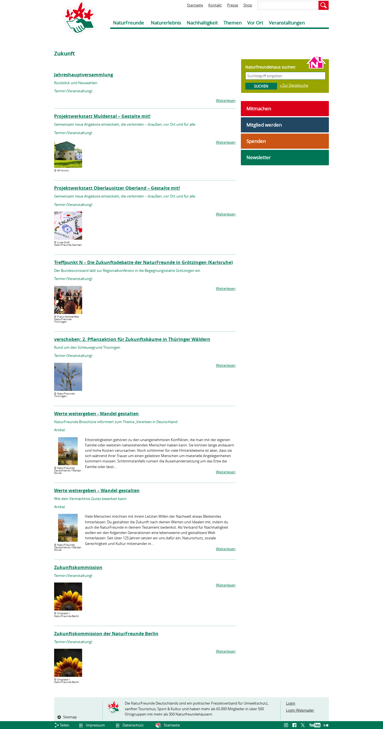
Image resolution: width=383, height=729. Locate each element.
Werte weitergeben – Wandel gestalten (97, 490)
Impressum (95, 725)
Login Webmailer (300, 710)
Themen (232, 22)
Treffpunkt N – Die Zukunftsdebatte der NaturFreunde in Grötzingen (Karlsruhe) (143, 262)
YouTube (314, 725)
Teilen (64, 725)
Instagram (287, 725)
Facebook (295, 725)
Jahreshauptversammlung (83, 75)
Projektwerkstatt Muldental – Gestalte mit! (102, 116)
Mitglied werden (264, 125)
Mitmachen (258, 108)
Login (290, 703)
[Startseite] (75, 17)
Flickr (326, 725)
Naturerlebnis (166, 22)
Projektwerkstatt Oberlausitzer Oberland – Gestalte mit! (117, 188)
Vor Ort (255, 22)
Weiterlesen (226, 100)
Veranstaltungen (287, 22)
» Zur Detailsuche (294, 85)
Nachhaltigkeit (202, 22)
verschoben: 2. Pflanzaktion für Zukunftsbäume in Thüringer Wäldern (132, 339)
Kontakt (215, 5)
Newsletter (258, 157)
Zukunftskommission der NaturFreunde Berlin (106, 634)
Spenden (256, 141)
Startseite (195, 5)
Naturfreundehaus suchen (270, 67)
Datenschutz (133, 725)
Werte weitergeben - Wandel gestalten (96, 414)
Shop (247, 5)
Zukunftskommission (78, 567)
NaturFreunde (128, 22)
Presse (232, 5)
